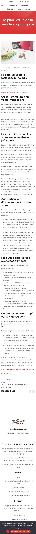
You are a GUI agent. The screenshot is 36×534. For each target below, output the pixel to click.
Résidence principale (20, 385)
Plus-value (9, 385)
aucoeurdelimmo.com (13, 369)
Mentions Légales (19, 487)
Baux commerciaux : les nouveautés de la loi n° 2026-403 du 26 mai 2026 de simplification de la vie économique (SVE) (18, 451)
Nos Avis (10, 9)
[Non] (34, 528)
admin (17, 67)
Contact (27, 9)
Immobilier (26, 67)
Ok (8, 531)
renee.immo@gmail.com (19, 519)
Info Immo (29, 444)
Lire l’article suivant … (7, 374)
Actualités (19, 9)
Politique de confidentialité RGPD (20, 531)
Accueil (10, 2)
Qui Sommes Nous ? (22, 2)
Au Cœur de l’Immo (7, 92)
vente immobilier (6, 387)
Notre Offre (13, 5)
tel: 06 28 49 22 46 (19, 515)
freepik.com (30, 369)
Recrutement (24, 5)
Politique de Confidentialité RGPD (19, 491)
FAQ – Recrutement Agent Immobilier (19, 495)
